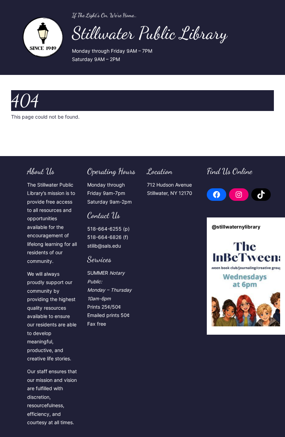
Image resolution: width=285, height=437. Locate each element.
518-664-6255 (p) (108, 229)
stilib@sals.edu (104, 246)
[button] (246, 280)
